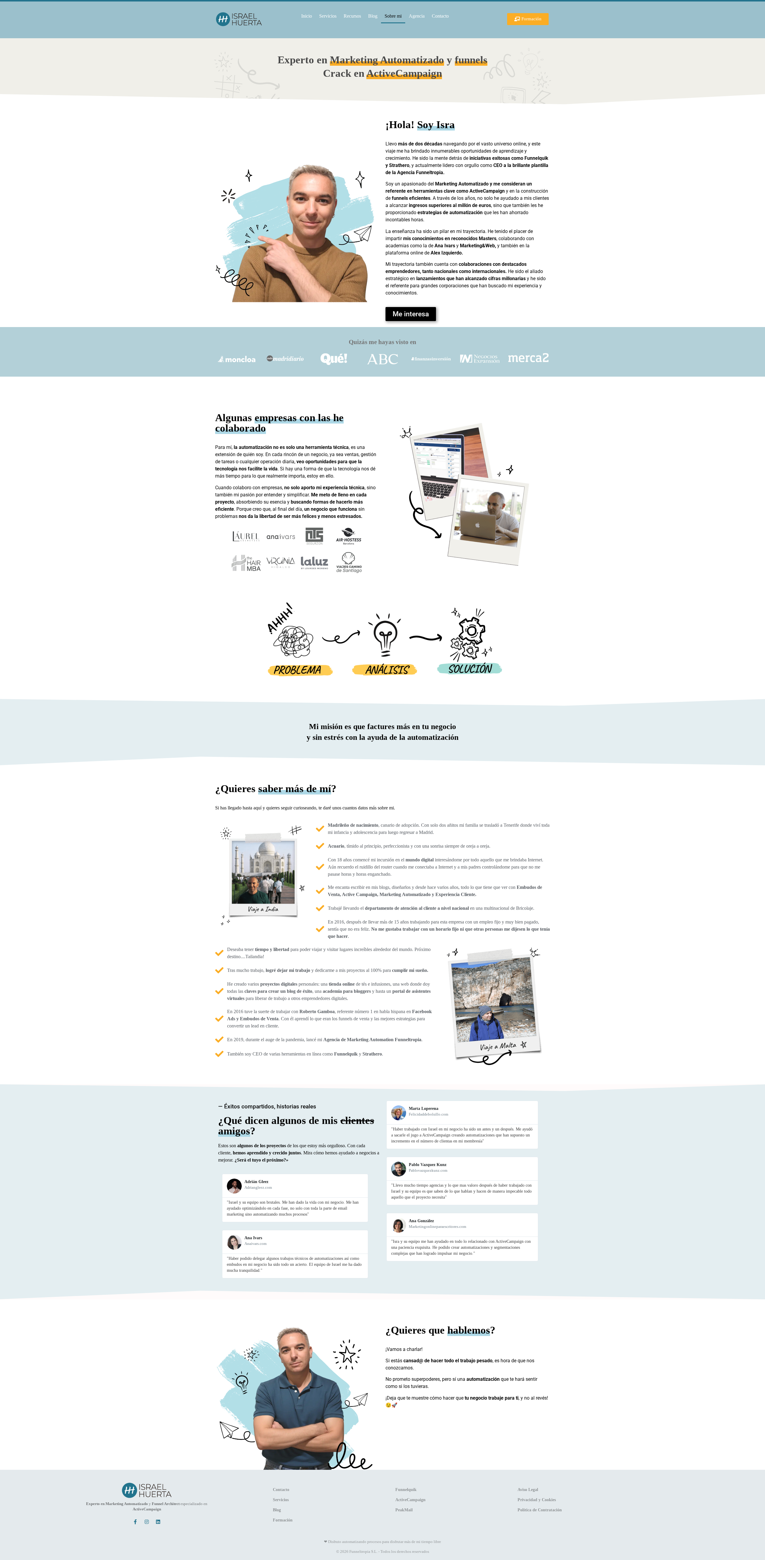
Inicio (306, 16)
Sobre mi (393, 16)
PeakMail (404, 1510)
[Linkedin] (158, 1521)
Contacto (440, 16)
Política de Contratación (540, 1510)
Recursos (352, 16)
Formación (283, 1520)
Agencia (417, 16)
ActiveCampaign (410, 1500)
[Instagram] (146, 1521)
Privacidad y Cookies (537, 1500)
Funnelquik (406, 1489)
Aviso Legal (528, 1489)
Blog (372, 16)
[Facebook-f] (135, 1521)
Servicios (327, 16)
